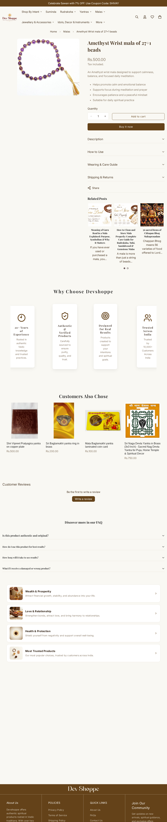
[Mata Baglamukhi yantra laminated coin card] (103, 421)
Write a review (83, 499)
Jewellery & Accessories (36, 22)
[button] (124, 268)
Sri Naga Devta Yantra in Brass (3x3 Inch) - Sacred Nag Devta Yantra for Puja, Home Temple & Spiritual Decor (142, 448)
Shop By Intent (30, 11)
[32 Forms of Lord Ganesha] (152, 214)
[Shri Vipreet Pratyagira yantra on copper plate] (25, 421)
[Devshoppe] (9, 17)
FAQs (93, 815)
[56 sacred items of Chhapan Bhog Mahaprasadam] (125, 214)
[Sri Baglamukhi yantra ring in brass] (64, 421)
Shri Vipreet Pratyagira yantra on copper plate (24, 445)
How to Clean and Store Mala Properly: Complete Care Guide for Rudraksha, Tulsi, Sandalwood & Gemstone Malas (100, 239)
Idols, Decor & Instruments (73, 22)
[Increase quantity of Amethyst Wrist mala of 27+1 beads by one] (105, 116)
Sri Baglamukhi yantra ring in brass (62, 445)
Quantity (93, 108)
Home (53, 31)
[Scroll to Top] (160, 804)
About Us (95, 809)
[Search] (137, 17)
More (99, 22)
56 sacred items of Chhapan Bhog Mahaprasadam (126, 233)
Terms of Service (57, 815)
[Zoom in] (76, 45)
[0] (160, 17)
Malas (98, 11)
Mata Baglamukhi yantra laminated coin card (99, 445)
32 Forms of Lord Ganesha (152, 231)
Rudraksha (66, 11)
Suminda (51, 11)
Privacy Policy (56, 809)
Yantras (84, 11)
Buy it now (126, 126)
